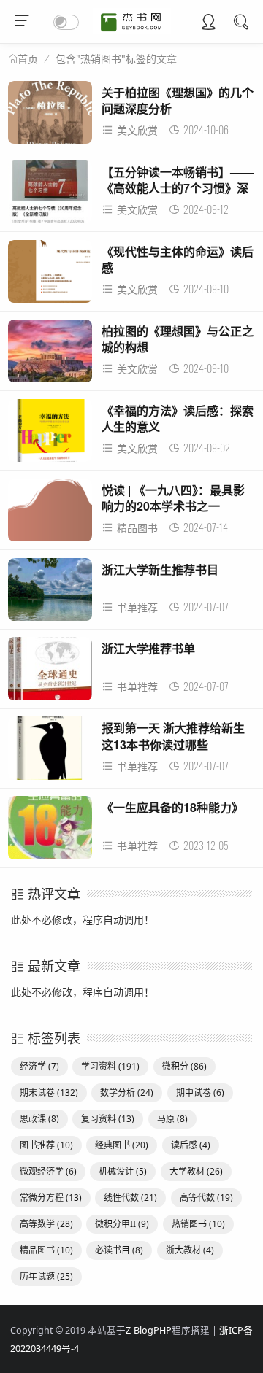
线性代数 (130, 1197)
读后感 (190, 1145)
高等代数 (206, 1197)
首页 (28, 59)
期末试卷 (49, 1092)
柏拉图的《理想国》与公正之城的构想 (178, 338)
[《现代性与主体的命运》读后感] (50, 275)
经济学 (39, 1066)
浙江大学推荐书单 (148, 648)
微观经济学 (48, 1171)
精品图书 (137, 528)
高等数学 (46, 1224)
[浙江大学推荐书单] (50, 672)
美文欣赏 (137, 130)
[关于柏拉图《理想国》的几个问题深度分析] (50, 116)
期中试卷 (200, 1092)
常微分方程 (51, 1197)
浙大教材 (190, 1250)
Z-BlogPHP (149, 1330)
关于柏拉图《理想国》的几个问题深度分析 (178, 100)
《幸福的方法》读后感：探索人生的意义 (178, 418)
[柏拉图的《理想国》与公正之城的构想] (50, 355)
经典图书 (121, 1145)
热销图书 (198, 1224)
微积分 (184, 1066)
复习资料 (107, 1119)
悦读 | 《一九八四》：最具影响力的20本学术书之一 (173, 497)
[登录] (208, 23)
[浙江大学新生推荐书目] (50, 593)
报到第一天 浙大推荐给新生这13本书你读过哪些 (173, 735)
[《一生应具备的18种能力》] (50, 831)
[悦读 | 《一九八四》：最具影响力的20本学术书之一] (50, 514)
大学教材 (196, 1171)
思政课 (39, 1119)
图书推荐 (46, 1145)
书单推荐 (137, 607)
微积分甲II (122, 1224)
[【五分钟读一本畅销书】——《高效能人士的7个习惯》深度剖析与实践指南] (50, 195)
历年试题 (46, 1276)
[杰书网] (132, 30)
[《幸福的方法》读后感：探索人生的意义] (50, 434)
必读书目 (119, 1250)
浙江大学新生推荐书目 (160, 569)
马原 (172, 1119)
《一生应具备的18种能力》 (172, 807)
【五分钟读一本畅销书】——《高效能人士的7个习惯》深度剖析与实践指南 (178, 188)
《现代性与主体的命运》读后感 (178, 259)
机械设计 (123, 1171)
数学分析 (126, 1092)
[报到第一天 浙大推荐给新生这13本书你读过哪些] (50, 751)
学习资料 (110, 1066)
